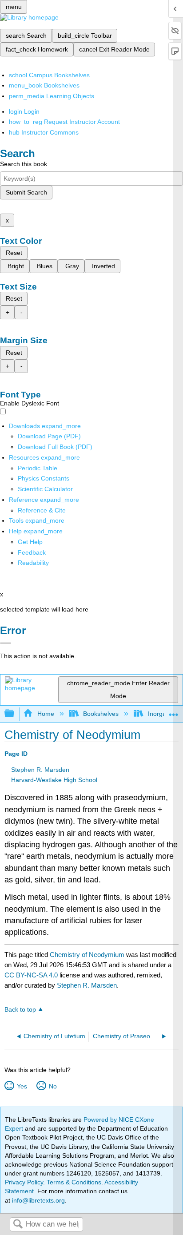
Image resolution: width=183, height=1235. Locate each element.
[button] (32, 552)
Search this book (23, 163)
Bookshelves (100, 713)
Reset (14, 252)
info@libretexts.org (37, 1200)
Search (18, 1224)
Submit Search (26, 192)
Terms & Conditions (74, 1182)
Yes (22, 1086)
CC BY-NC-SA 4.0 (31, 975)
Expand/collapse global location (174, 711)
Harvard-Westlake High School (54, 780)
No (52, 1086)
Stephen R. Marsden (40, 769)
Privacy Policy (24, 1182)
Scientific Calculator (45, 488)
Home (46, 713)
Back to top (20, 1009)
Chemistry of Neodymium (87, 954)
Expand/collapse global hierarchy (15, 713)
